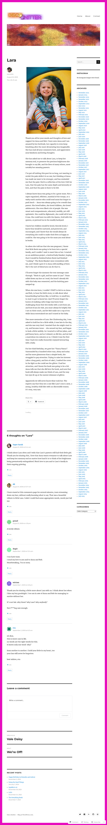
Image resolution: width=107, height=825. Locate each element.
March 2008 (82, 402)
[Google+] (89, 814)
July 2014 (81, 235)
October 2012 (82, 281)
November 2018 (83, 141)
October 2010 (82, 334)
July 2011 (81, 314)
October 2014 (82, 229)
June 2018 (81, 150)
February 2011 (83, 325)
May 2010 (81, 345)
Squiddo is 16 (13, 787)
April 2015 (81, 215)
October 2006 (82, 439)
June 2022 (81, 106)
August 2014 (82, 233)
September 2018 (83, 143)
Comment (65, 715)
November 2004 (83, 487)
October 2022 (82, 101)
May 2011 (81, 319)
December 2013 (83, 251)
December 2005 (83, 461)
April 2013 (81, 268)
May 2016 (81, 194)
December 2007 (83, 408)
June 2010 (81, 343)
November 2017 (83, 165)
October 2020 (82, 121)
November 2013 (83, 253)
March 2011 (82, 323)
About (87, 16)
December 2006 (83, 435)
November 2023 (83, 97)
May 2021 (81, 112)
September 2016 (83, 187)
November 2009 (83, 358)
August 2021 (82, 110)
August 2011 (82, 312)
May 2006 (81, 450)
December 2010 (83, 329)
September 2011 (83, 310)
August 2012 (82, 286)
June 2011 (81, 316)
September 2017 (83, 169)
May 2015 (81, 213)
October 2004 (82, 490)
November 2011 (83, 305)
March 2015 (82, 218)
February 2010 (83, 351)
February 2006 (83, 457)
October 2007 (82, 413)
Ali (14, 484)
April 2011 (81, 321)
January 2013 (82, 275)
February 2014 (83, 246)
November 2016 (83, 183)
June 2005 (81, 474)
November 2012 (83, 279)
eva (14, 628)
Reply (10, 475)
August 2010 (82, 338)
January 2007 (82, 433)
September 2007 (83, 415)
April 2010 (81, 347)
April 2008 (81, 400)
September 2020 (83, 123)
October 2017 (82, 167)
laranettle (10, 74)
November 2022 (83, 99)
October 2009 (82, 360)
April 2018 (81, 154)
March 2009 (82, 376)
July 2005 (81, 472)
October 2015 (82, 202)
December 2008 (83, 382)
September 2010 (83, 336)
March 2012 (82, 297)
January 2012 (82, 301)
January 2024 (82, 95)
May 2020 (81, 128)
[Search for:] (86, 62)
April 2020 (81, 130)
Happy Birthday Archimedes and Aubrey (22, 777)
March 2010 (82, 349)
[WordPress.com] (97, 814)
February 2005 (83, 481)
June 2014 (81, 237)
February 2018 (83, 158)
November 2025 (83, 93)
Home (79, 16)
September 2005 (83, 468)
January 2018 (82, 161)
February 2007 (83, 430)
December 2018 (83, 139)
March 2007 (82, 428)
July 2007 (81, 419)
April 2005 (81, 479)
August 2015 (82, 207)
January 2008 (82, 406)
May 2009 (81, 371)
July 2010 (81, 340)
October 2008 (82, 386)
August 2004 (82, 494)
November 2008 (83, 384)
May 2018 (81, 152)
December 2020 (83, 117)
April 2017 (81, 178)
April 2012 (81, 294)
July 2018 (81, 147)
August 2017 (82, 172)
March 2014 (82, 244)
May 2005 (81, 476)
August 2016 (82, 189)
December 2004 (83, 485)
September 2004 (83, 492)
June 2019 (81, 137)
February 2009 (83, 378)
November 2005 (83, 463)
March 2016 (82, 196)
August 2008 (82, 391)
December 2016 (83, 180)
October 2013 (82, 255)
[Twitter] (80, 814)
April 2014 (81, 242)
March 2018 (82, 156)
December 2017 (83, 163)
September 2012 (83, 283)
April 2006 (81, 452)
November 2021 (83, 108)
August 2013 (82, 259)
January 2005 (82, 483)
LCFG (10, 792)
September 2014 (83, 231)
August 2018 (82, 145)
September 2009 (83, 362)
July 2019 (81, 134)
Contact (96, 16)
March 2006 (82, 454)
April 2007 (81, 426)
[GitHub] (93, 814)
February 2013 (83, 272)
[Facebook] (84, 814)
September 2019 (83, 132)
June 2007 (81, 422)
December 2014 (83, 224)
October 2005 (82, 465)
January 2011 (82, 327)
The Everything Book (16, 797)
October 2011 (82, 308)
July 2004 (81, 496)
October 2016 (82, 185)
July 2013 (81, 262)
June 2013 (81, 264)
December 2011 (83, 303)
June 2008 (81, 395)
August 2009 (82, 365)
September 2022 (83, 104)
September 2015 (83, 204)
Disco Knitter (11, 815)
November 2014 (83, 226)
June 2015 (81, 211)
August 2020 (82, 126)
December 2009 (83, 356)
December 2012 (83, 277)
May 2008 (81, 397)
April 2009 (81, 373)
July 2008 (81, 393)
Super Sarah (18, 445)
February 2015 (83, 220)
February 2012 (83, 299)
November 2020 (83, 119)
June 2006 (81, 448)
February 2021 (83, 115)
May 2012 (81, 292)
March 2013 (82, 270)
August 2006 (82, 444)
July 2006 (81, 446)
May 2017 (81, 176)
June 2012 (81, 290)
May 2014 (81, 240)
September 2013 (83, 257)
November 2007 (83, 411)
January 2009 (82, 380)
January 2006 (82, 459)
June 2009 (81, 369)
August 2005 (82, 470)
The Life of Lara (12, 80)
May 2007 (81, 424)
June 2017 (81, 174)
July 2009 (81, 367)
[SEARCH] (98, 62)
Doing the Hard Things (16, 782)
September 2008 (83, 389)
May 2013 (81, 266)
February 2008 (83, 404)
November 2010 (83, 332)
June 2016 (81, 191)
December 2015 (83, 200)
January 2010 (82, 354)
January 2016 (82, 198)
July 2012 (81, 288)
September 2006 (83, 441)
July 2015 (81, 209)
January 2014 (82, 248)
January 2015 (82, 222)
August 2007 (82, 417)
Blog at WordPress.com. (25, 815)
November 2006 (83, 437)
